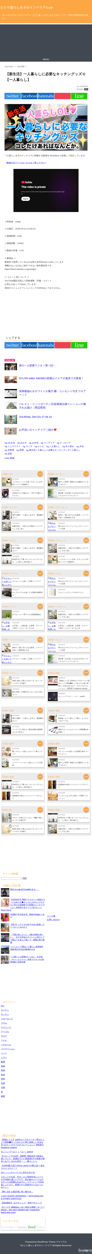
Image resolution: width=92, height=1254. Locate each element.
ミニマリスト (13, 446)
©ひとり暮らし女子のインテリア (36, 1245)
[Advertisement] (46, 40)
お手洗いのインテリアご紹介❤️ (38, 429)
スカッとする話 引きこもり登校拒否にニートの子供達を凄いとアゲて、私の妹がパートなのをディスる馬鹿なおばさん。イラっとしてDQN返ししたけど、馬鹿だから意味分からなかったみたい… (22, 1182)
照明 (3, 1079)
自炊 (8, 453)
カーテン (5, 1010)
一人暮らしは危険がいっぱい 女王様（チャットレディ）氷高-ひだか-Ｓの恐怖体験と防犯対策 (27, 959)
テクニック (6, 1027)
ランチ (27, 446)
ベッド (4, 1053)
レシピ (39, 446)
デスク (4, 1036)
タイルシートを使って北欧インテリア (26, 581)
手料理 (9, 450)
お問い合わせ (53, 919)
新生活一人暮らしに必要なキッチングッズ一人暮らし (53, 450)
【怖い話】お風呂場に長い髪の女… (17, 1192)
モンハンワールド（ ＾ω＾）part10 (71, 696)
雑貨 (3, 1096)
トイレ (4, 1040)
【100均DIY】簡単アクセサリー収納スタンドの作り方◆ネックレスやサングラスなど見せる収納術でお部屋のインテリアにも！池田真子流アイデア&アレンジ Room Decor (23, 904)
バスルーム (6, 1045)
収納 (3, 1066)
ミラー (4, 1057)
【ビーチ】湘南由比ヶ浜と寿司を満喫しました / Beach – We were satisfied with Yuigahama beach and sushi (22, 1210)
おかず (22, 443)
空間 (3, 1088)
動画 (86, 89)
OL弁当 (10, 443)
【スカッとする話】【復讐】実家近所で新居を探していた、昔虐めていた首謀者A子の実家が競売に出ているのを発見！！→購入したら (23, 1158)
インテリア (48, 443)
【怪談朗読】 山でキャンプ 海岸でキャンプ (21, 1203)
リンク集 (51, 916)
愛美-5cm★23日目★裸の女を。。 (24, 889)
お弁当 (33, 443)
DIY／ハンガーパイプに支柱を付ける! (18, 1172)
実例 (3, 1070)
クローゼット (7, 1019)
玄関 (3, 1083)
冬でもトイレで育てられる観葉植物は (26, 614)
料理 (20, 450)
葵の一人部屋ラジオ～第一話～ (37, 365)
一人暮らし (53, 446)
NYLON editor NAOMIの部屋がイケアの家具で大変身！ (51, 378)
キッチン (5, 1014)
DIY (2, 1006)
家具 (3, 1075)
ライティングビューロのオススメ (70, 592)
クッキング (64, 443)
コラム (4, 1023)
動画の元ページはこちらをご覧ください (26, 163)
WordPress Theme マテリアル (52, 1242)
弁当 (80, 446)
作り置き (68, 446)
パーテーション (8, 1049)
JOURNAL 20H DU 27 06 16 (35, 416)
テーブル (5, 1032)
